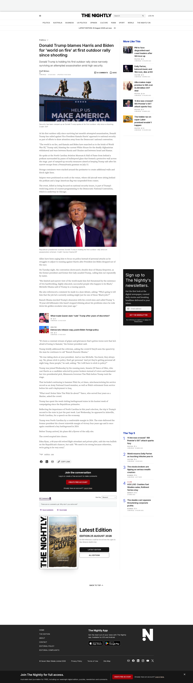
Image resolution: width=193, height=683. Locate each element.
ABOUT (42, 638)
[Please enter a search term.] (143, 16)
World (131, 23)
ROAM (113, 23)
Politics (46, 23)
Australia (57, 23)
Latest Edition (94, 550)
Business (69, 23)
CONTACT (43, 642)
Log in (151, 16)
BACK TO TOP (95, 585)
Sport (122, 23)
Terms (146, 320)
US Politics (82, 23)
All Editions (94, 555)
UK (51, 319)
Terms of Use (92, 661)
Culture (104, 23)
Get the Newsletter (138, 315)
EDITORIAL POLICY (46, 646)
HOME (41, 630)
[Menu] (40, 15)
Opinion (93, 23)
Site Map (106, 661)
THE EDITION (44, 634)
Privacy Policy (138, 321)
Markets (130, 493)
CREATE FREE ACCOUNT (77, 482)
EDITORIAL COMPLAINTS (49, 650)
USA (51, 333)
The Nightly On (143, 23)
